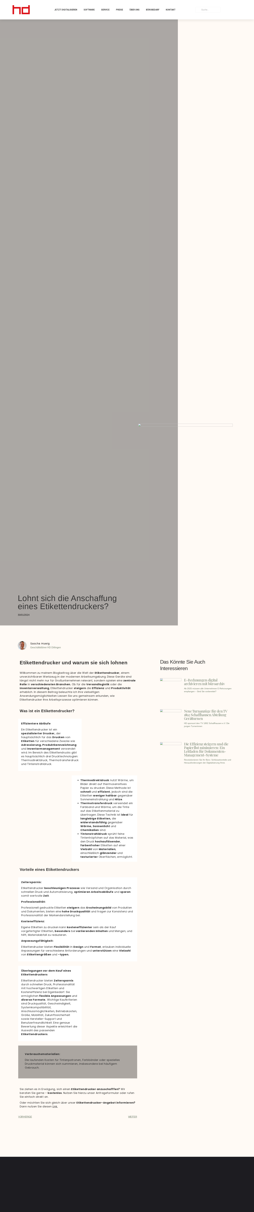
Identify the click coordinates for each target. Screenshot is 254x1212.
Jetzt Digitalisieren (65, 10)
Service (105, 10)
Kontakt (171, 10)
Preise (119, 10)
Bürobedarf (152, 10)
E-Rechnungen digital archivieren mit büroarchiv (204, 682)
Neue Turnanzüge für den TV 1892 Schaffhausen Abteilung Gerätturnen (205, 715)
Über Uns (134, 10)
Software (89, 10)
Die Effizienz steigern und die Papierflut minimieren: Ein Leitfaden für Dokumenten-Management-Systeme (206, 749)
